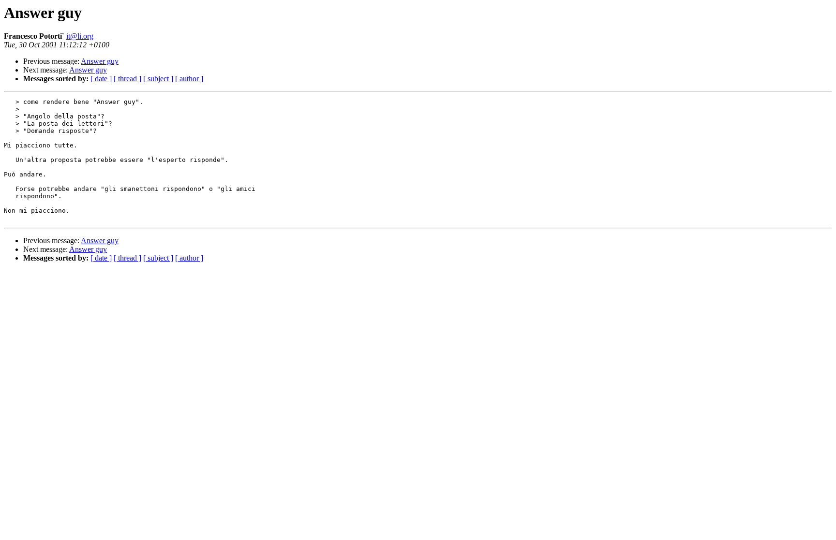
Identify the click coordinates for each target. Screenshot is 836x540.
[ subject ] (158, 78)
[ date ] (101, 78)
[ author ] (189, 78)
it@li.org (79, 36)
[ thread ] (127, 78)
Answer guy (100, 61)
